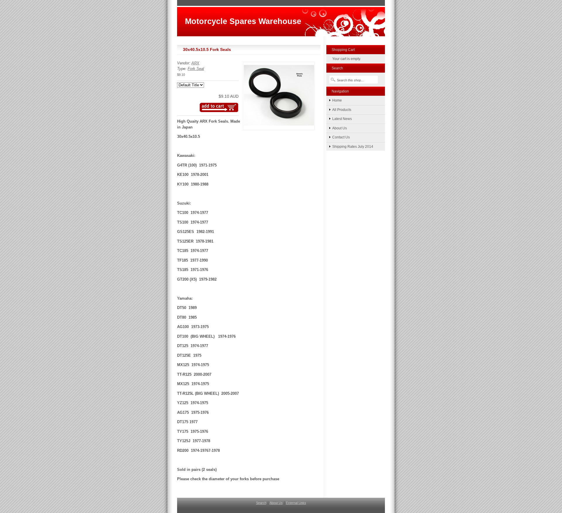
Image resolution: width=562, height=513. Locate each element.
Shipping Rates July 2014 (352, 146)
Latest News (342, 119)
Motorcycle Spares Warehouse (243, 21)
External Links (296, 503)
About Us (339, 128)
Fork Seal (196, 68)
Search (261, 503)
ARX (195, 63)
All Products (341, 109)
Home (337, 100)
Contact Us (341, 137)
